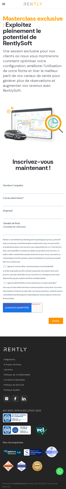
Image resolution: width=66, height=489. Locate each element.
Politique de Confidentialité (17, 374)
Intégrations (9, 359)
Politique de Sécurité (14, 385)
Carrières (8, 369)
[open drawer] (4, 4)
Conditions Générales (14, 379)
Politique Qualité (12, 390)
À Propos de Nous (12, 364)
